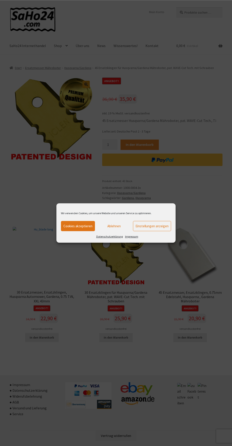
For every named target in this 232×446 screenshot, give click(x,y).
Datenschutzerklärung (109, 236)
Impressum (131, 236)
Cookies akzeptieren (77, 226)
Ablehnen (114, 226)
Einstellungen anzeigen (152, 226)
